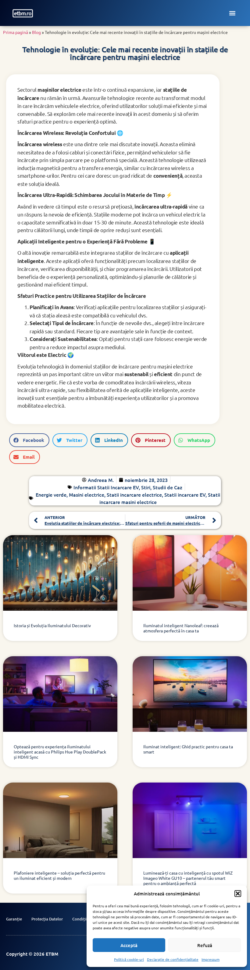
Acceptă (129, 945)
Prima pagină (15, 32)
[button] (238, 893)
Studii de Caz (167, 487)
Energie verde (51, 494)
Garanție (14, 919)
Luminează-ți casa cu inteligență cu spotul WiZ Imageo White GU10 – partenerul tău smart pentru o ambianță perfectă (188, 878)
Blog (36, 32)
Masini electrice (86, 494)
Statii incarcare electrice (134, 494)
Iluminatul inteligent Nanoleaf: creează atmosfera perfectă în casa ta (181, 628)
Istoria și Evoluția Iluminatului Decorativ (52, 625)
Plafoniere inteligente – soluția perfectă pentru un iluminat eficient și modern (59, 875)
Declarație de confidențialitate (172, 959)
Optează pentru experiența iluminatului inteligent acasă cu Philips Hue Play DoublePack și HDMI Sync (60, 752)
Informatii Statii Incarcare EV (106, 487)
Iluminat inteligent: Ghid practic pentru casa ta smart (188, 749)
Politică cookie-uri (129, 959)
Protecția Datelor (47, 919)
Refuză (204, 945)
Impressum (211, 959)
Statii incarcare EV (184, 494)
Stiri (145, 487)
